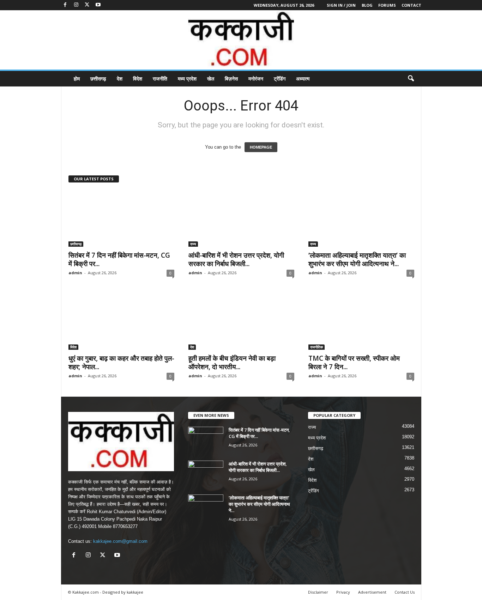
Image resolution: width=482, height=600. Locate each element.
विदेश (137, 78)
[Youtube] (98, 5)
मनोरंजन (255, 78)
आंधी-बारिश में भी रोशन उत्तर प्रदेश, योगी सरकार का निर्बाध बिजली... (236, 259)
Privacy (343, 592)
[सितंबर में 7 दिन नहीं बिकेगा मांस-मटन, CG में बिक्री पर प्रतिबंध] (121, 218)
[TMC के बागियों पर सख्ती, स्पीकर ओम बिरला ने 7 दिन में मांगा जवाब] (361, 321)
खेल (210, 78)
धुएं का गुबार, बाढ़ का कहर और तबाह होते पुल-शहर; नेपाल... (121, 362)
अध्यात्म (302, 78)
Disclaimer (318, 592)
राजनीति (160, 78)
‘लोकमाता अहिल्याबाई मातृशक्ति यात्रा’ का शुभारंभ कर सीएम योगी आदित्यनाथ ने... (357, 259)
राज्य (193, 243)
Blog (367, 5)
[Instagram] (76, 5)
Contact (411, 5)
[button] (410, 78)
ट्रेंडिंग (279, 78)
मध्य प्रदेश (187, 78)
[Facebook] (65, 5)
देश (119, 78)
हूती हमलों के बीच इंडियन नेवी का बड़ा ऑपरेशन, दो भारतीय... (232, 362)
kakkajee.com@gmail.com (120, 541)
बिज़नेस (231, 78)
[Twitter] (87, 5)
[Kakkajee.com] (241, 40)
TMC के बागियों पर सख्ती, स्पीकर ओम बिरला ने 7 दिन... (354, 362)
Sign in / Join (341, 5)
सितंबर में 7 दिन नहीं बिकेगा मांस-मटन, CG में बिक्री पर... (119, 259)
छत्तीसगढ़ (98, 78)
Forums (387, 5)
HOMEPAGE (261, 147)
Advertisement (372, 592)
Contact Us (404, 592)
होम (77, 78)
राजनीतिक (316, 346)
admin (75, 272)
